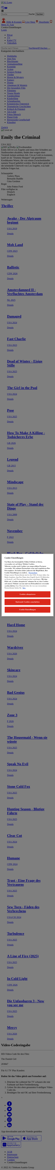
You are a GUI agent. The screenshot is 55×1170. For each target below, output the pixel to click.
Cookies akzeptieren (27, 594)
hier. (24, 588)
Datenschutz (33, 573)
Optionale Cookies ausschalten (28, 602)
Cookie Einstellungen (27, 609)
